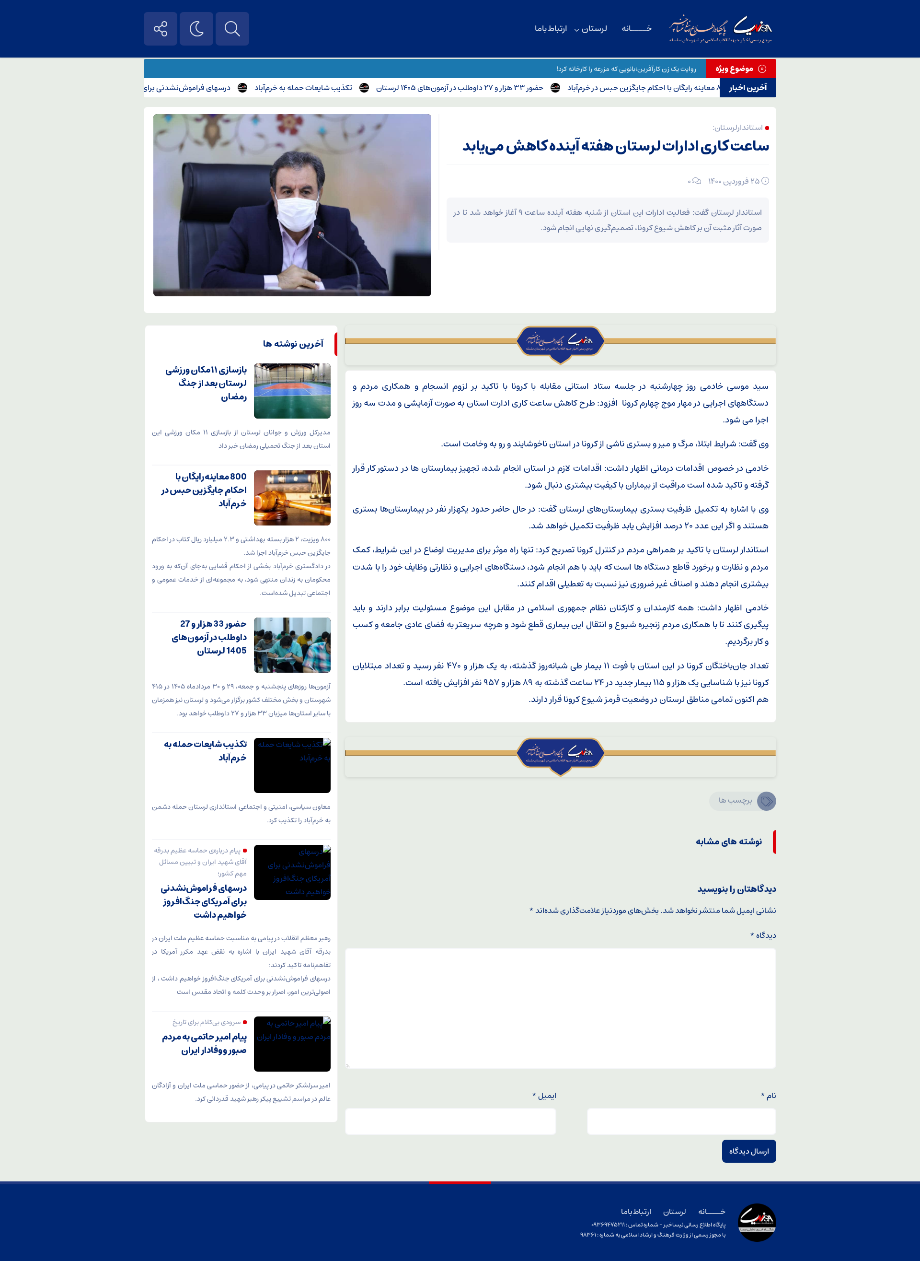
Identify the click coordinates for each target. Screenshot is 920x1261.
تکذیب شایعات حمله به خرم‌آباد (328, 87)
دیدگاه (763, 935)
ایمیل (544, 1095)
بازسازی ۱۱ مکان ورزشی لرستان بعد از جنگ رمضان (206, 383)
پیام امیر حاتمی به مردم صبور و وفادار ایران (204, 1043)
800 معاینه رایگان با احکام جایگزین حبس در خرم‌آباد (672, 87)
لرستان (594, 28)
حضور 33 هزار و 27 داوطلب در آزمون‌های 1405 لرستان (484, 87)
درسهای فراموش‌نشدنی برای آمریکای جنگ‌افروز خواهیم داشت (158, 87)
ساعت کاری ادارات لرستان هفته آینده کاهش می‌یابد (615, 146)
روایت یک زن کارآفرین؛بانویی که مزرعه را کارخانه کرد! (626, 69)
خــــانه (636, 28)
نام (768, 1095)
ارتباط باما (551, 28)
